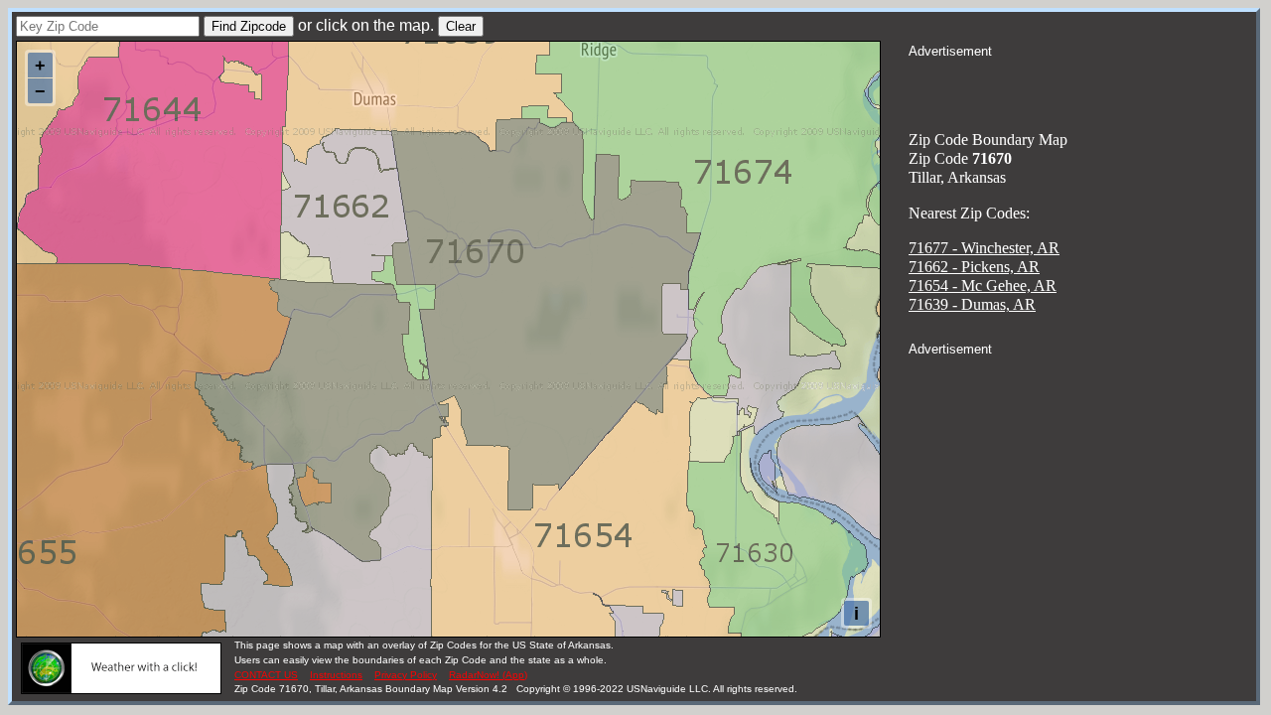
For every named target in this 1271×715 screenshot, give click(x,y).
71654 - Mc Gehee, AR (983, 285)
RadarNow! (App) (488, 674)
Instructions (336, 674)
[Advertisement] (1082, 85)
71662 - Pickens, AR (974, 266)
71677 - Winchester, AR (984, 247)
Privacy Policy (405, 674)
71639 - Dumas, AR (972, 304)
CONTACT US (266, 674)
